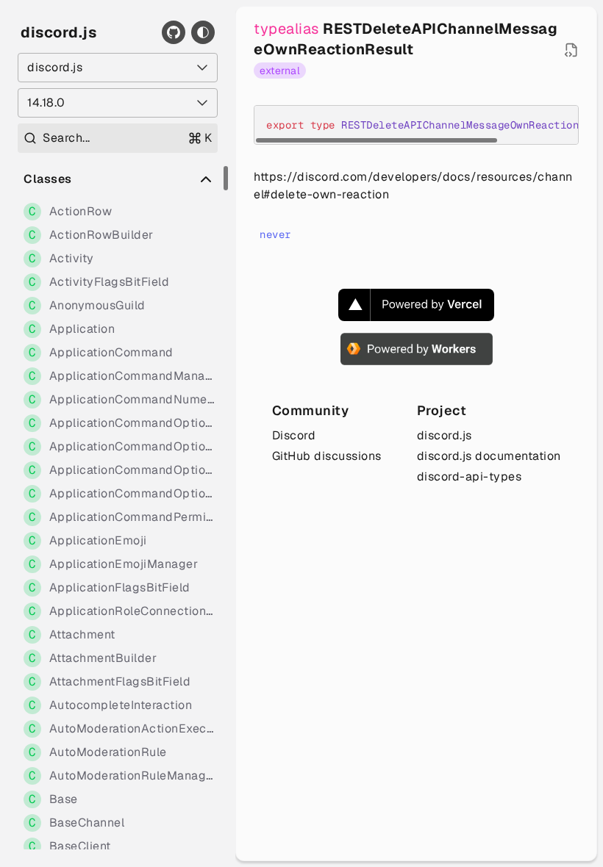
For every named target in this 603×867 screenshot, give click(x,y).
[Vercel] (416, 305)
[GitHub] (173, 32)
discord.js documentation (489, 456)
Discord (294, 435)
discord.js (58, 32)
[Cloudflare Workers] (416, 349)
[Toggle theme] (203, 32)
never (275, 234)
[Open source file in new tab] (571, 50)
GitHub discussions (327, 456)
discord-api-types (469, 476)
